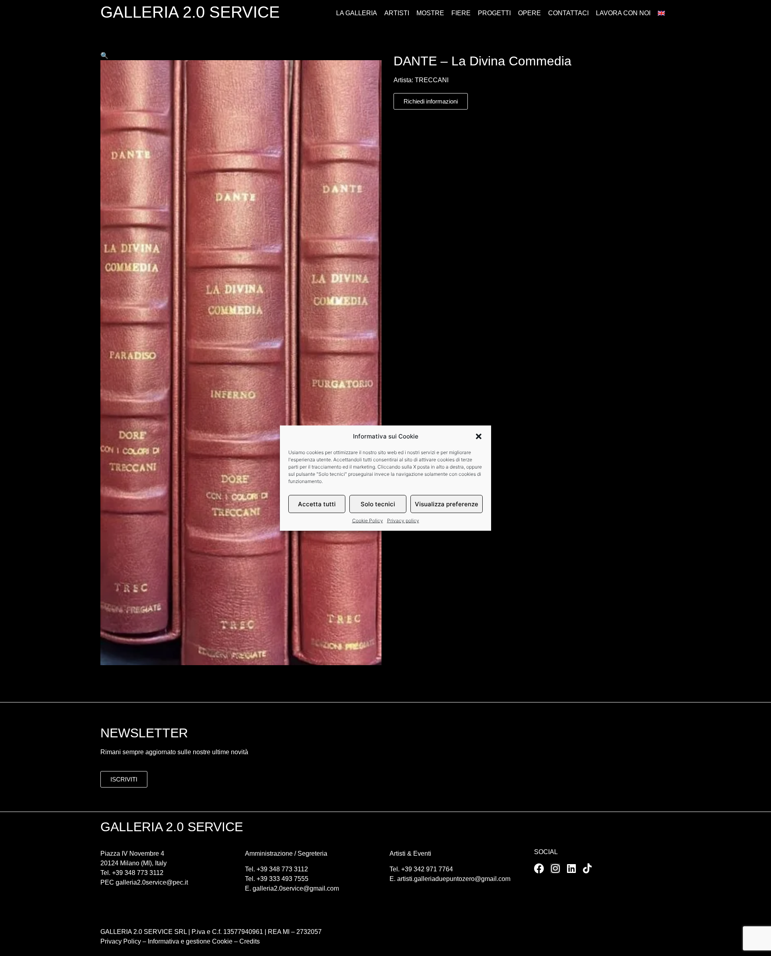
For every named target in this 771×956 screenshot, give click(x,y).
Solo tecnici (378, 503)
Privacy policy (403, 521)
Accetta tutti (317, 503)
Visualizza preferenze (446, 503)
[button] (479, 436)
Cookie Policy (367, 521)
